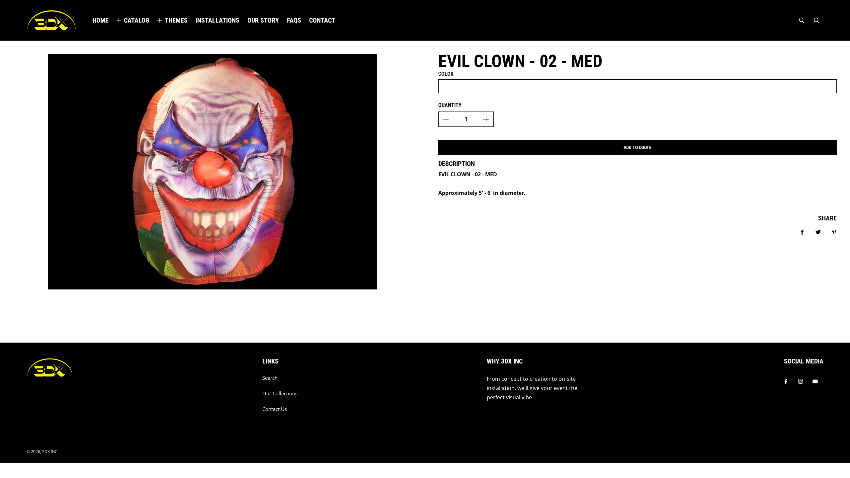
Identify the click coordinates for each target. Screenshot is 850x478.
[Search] (801, 20)
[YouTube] (815, 381)
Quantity (450, 105)
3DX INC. (50, 451)
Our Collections (280, 393)
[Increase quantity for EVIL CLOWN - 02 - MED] (486, 119)
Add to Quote (637, 147)
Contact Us (274, 409)
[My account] (816, 20)
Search (270, 377)
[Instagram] (800, 381)
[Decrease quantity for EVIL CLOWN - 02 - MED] (446, 119)
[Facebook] (786, 381)
